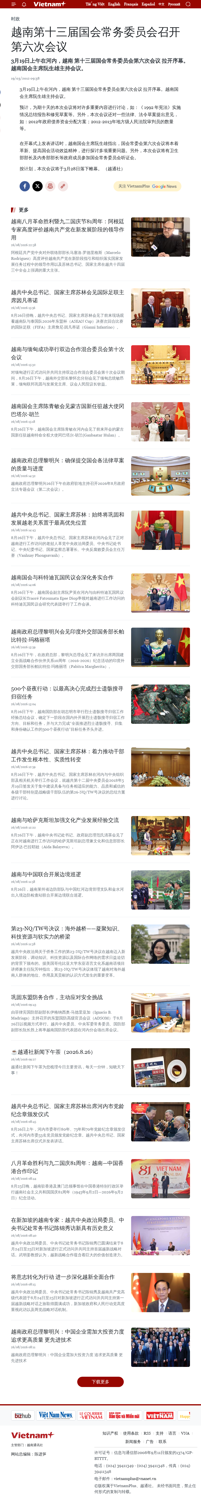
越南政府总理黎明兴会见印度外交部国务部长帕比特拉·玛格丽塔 (67, 636)
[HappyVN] (168, 1415)
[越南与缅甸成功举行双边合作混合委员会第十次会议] (160, 364)
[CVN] (66, 1415)
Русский (174, 4)
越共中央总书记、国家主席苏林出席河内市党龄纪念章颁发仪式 (67, 1110)
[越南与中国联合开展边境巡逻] (160, 890)
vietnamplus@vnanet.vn (135, 1478)
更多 (24, 209)
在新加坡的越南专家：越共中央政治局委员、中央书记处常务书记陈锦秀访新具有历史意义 (67, 1224)
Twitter (37, 186)
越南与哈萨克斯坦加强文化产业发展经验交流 (65, 820)
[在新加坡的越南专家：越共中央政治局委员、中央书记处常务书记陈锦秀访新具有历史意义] (160, 1235)
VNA (185, 1433)
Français (131, 4)
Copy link (63, 186)
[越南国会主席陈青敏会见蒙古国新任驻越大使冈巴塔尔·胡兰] (160, 421)
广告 (150, 1441)
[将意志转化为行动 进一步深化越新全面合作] (160, 1292)
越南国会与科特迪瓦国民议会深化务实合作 (62, 577)
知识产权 (110, 1433)
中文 (161, 4)
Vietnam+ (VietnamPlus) (50, 4)
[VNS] (30, 1415)
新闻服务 (133, 1441)
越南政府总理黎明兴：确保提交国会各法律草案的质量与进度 (67, 464)
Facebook (25, 186)
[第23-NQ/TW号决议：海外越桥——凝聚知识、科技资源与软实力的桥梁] (160, 944)
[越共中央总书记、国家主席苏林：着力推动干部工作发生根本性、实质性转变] (160, 767)
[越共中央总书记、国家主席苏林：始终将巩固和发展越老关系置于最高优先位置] (160, 530)
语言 (172, 1433)
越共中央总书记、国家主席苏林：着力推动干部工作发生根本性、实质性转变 (67, 755)
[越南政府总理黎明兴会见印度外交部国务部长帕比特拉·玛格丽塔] (160, 647)
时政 (15, 18)
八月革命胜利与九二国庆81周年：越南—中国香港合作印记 (67, 1167)
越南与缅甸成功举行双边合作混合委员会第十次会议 (67, 353)
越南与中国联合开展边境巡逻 (46, 874)
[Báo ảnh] (135, 1415)
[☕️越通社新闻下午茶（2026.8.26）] (160, 1067)
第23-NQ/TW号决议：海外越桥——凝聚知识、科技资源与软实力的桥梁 (67, 932)
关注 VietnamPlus (134, 186)
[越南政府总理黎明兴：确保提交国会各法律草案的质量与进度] (160, 476)
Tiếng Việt (95, 4)
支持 (159, 1433)
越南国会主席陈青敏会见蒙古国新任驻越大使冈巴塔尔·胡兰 (67, 410)
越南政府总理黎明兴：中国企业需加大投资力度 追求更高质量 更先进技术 (67, 1336)
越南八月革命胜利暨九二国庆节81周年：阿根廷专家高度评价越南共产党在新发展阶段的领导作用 (67, 229)
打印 (50, 186)
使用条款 (131, 1433)
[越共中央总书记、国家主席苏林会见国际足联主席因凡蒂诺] (160, 308)
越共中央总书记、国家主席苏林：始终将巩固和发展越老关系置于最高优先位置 (67, 519)
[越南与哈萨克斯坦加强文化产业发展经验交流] (160, 835)
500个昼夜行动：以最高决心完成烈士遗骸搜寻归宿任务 (67, 693)
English (114, 4)
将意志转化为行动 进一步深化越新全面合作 (63, 1277)
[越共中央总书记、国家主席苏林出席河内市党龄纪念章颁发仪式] (160, 1121)
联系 (162, 1441)
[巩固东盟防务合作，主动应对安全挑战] (160, 1012)
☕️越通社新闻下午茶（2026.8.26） (53, 1052)
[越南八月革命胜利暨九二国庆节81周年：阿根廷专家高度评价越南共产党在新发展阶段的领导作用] (160, 237)
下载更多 (100, 1381)
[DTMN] (99, 1415)
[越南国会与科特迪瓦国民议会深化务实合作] (160, 593)
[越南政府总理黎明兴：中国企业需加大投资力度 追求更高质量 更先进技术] (160, 1347)
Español (148, 4)
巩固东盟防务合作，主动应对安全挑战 (57, 997)
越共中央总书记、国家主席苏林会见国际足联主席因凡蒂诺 (67, 296)
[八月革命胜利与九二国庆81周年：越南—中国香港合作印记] (160, 1178)
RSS (147, 1433)
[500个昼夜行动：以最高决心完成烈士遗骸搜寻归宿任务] (160, 704)
